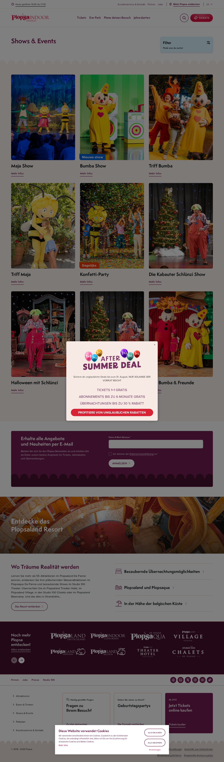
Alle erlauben (155, 732)
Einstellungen (155, 750)
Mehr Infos (63, 745)
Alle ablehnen (155, 742)
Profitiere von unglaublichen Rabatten (112, 412)
